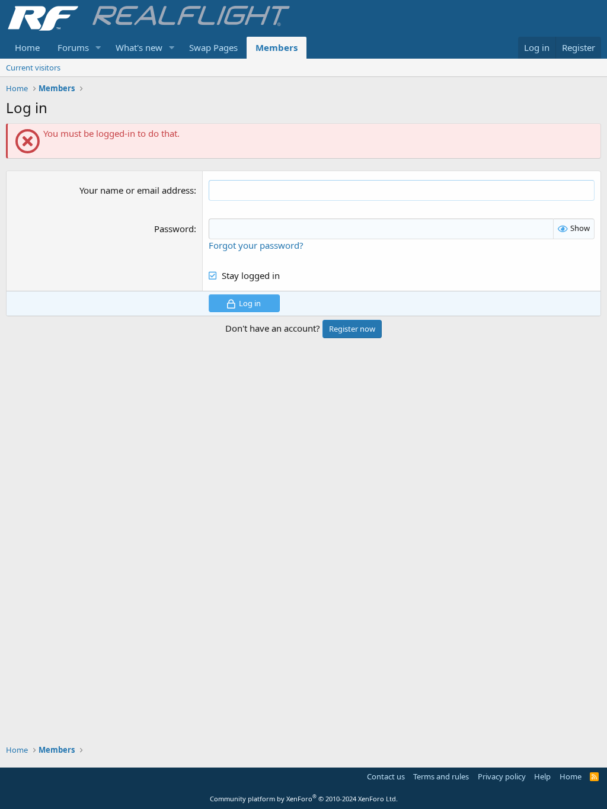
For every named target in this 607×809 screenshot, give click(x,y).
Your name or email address (136, 190)
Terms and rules (441, 776)
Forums (73, 47)
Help (542, 776)
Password (174, 229)
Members (276, 47)
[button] (98, 48)
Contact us (386, 776)
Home (27, 47)
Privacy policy (502, 776)
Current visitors (33, 67)
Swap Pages (213, 47)
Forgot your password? (256, 245)
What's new (139, 47)
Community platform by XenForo (304, 798)
